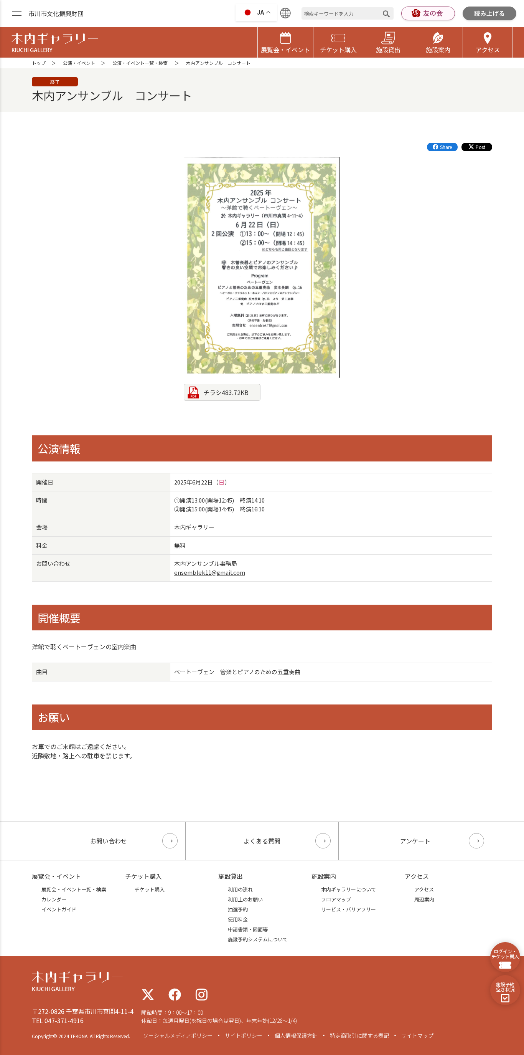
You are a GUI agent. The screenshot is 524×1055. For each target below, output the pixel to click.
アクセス (488, 49)
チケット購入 (338, 49)
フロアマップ (336, 899)
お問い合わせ (108, 840)
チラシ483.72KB (226, 392)
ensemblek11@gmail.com (209, 572)
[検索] (386, 14)
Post (480, 147)
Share (446, 147)
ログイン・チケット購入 (505, 953)
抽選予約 (238, 909)
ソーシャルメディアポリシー (178, 1035)
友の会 (433, 13)
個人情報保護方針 (296, 1035)
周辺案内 (424, 899)
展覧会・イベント (285, 49)
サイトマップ (417, 1035)
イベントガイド (58, 909)
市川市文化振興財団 (56, 13)
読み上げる (489, 13)
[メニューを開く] (17, 13)
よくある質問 (262, 840)
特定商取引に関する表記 (359, 1035)
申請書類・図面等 (248, 929)
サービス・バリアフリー (348, 909)
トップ (39, 63)
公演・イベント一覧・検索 (140, 63)
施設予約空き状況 (505, 986)
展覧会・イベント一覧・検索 (73, 889)
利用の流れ (240, 889)
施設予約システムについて (258, 939)
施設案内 (438, 49)
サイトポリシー (243, 1035)
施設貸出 (388, 49)
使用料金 (238, 919)
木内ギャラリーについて (348, 889)
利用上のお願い (245, 899)
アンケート (415, 840)
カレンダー (53, 899)
